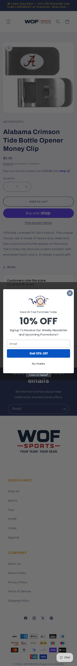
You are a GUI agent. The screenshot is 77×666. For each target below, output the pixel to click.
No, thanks (38, 363)
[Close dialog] (70, 293)
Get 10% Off (38, 353)
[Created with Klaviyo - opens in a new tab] (38, 375)
